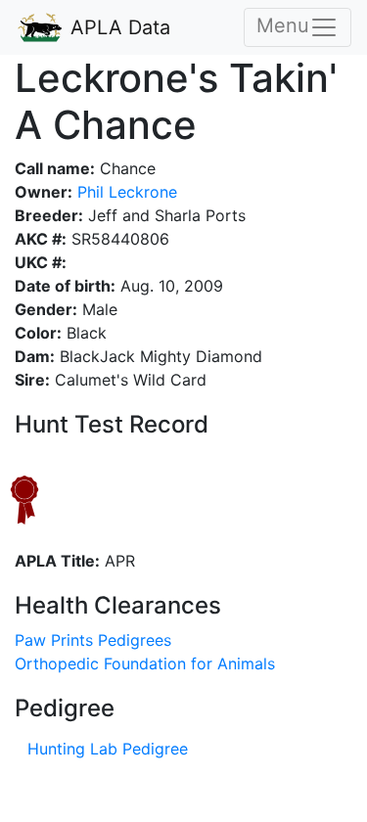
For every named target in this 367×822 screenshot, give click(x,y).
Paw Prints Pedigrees (93, 640)
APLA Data (117, 27)
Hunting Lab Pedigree (107, 748)
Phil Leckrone (124, 192)
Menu (282, 25)
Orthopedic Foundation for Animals (145, 663)
